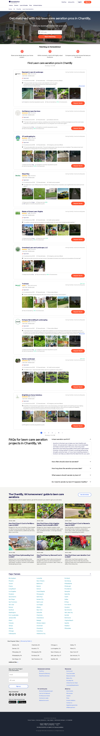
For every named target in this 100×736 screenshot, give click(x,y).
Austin (66, 596)
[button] (27, 93)
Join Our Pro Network (44, 693)
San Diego (12, 599)
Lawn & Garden (24, 5)
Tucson (11, 583)
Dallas (66, 599)
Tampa (11, 625)
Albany (39, 607)
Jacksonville (12, 618)
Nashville (67, 594)
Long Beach (12, 589)
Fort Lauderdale (13, 615)
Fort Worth (68, 604)
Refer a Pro (69, 678)
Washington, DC (75, 659)
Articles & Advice (37, 5)
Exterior (16, 5)
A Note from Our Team (72, 683)
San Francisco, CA (37, 659)
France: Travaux (31, 720)
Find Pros (41, 671)
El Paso (67, 602)
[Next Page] (62, 433)
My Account (69, 671)
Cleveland (40, 628)
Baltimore (39, 583)
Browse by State (26, 641)
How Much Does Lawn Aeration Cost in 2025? (77, 556)
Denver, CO (15, 648)
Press (67, 698)
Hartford (11, 610)
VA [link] (14, 9)
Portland (67, 578)
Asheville (39, 612)
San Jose (11, 604)
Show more (82, 86)
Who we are (69, 693)
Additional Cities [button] (13, 662)
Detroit (39, 589)
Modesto (11, 594)
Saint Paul (39, 596)
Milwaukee (68, 628)
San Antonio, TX (75, 655)
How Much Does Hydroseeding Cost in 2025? (21, 556)
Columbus (40, 631)
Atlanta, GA (15, 645)
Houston (67, 607)
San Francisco (13, 602)
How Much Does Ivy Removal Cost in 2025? (49, 556)
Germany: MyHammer (41, 720)
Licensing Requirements (72, 685)
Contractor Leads (43, 698)
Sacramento (12, 596)
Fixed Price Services (44, 676)
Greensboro (40, 618)
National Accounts (44, 700)
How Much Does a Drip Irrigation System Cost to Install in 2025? (48, 524)
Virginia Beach (69, 620)
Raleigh (39, 620)
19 (58, 432)
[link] (50, 74)
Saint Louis (40, 602)
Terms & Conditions (58, 727)
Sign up (18, 686)
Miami (10, 620)
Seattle (67, 623)
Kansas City (40, 599)
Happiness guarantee (71, 705)
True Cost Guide (70, 673)
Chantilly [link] (18, 9)
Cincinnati (40, 625)
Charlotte (39, 615)
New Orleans (40, 581)
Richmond (68, 618)
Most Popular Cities (13, 641)
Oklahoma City (41, 633)
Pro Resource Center (44, 695)
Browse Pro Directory (44, 673)
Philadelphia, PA (17, 655)
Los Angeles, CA (56, 648)
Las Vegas (40, 604)
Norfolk (67, 615)
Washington (12, 612)
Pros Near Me (69, 680)
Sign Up (87, 2)
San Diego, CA (16, 659)
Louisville (39, 578)
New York (39, 610)
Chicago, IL (54, 645)
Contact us (69, 702)
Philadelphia (68, 583)
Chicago (11, 631)
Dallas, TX (73, 645)
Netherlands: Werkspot (60, 720)
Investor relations (70, 700)
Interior (11, 5)
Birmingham (12, 578)
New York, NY (74, 652)
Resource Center (70, 676)
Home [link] (10, 9)
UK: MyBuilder (69, 720)
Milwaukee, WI (16, 652)
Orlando (11, 623)
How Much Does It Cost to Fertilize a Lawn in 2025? (21, 524)
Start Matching (50, 37)
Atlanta (11, 628)
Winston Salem (41, 623)
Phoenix (11, 581)
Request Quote (77, 103)
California (46, 724)
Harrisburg (68, 581)
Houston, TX (35, 648)
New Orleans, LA (56, 652)
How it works (69, 691)
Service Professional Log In (46, 691)
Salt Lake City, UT (56, 655)
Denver (11, 607)
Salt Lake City (69, 612)
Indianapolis (12, 633)
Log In (80, 2)
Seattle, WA (54, 659)
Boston (39, 586)
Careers (68, 695)
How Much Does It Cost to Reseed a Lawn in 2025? (77, 524)
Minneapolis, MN (36, 652)
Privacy (41, 724)
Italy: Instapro (50, 720)
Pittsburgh (68, 586)
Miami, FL (73, 648)
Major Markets (14, 574)
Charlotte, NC (36, 645)
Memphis (67, 591)
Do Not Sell (51, 724)
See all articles (84, 494)
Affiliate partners (70, 707)
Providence (68, 589)
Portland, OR (35, 655)
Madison (67, 625)
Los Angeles (12, 591)
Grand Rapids (41, 591)
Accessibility (57, 724)
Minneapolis (40, 594)
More (30, 5)
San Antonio (68, 610)
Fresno (11, 586)
